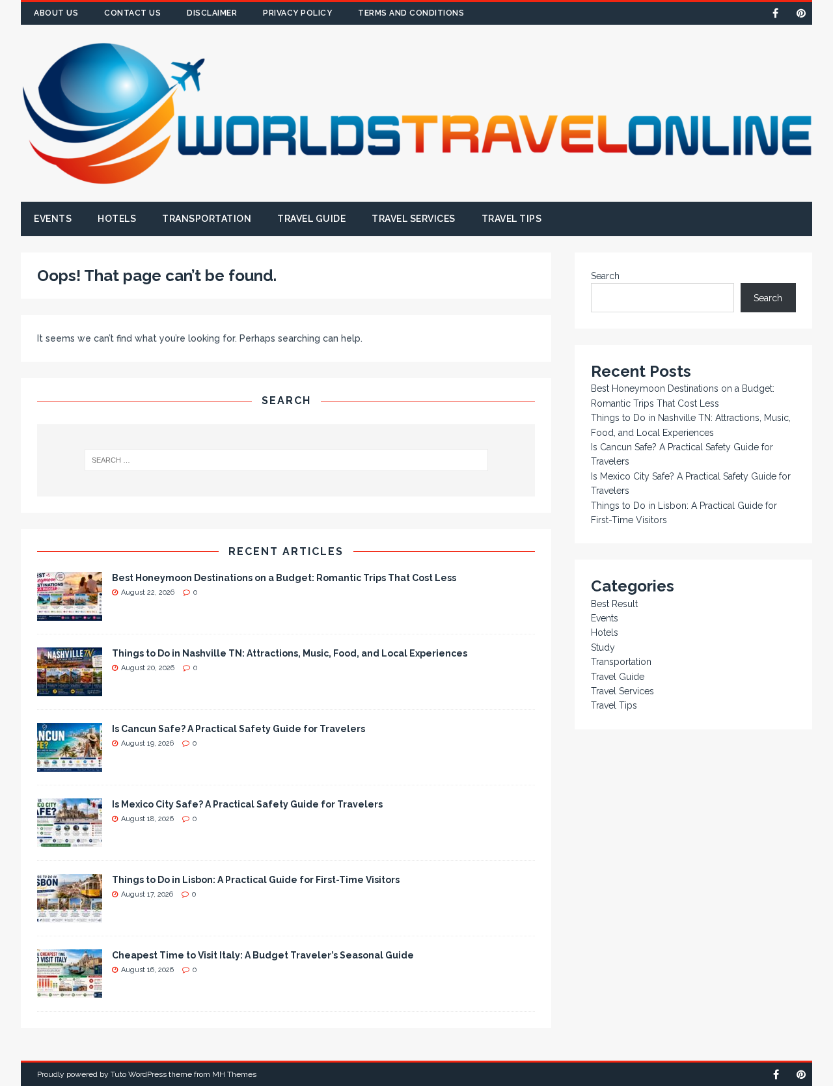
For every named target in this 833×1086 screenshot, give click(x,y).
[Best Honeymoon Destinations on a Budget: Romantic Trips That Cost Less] (69, 613)
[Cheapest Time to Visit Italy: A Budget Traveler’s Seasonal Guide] (69, 990)
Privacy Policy (297, 13)
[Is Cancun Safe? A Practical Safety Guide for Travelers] (69, 764)
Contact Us (132, 13)
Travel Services (414, 218)
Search (605, 276)
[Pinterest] (800, 13)
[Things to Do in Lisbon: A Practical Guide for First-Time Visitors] (69, 915)
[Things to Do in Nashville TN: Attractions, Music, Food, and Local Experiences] (69, 688)
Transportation (206, 218)
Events (53, 218)
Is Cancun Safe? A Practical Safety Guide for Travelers (238, 729)
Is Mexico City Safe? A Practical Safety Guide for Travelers (247, 804)
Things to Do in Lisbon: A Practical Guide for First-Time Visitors (256, 880)
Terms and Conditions (411, 13)
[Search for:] (286, 460)
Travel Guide (311, 218)
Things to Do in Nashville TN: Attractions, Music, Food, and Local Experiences (289, 653)
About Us (56, 13)
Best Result (614, 604)
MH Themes (234, 1074)
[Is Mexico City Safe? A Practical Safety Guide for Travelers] (69, 839)
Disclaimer (212, 13)
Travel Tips (512, 218)
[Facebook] (775, 13)
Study (603, 647)
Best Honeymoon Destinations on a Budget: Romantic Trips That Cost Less (284, 578)
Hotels (117, 218)
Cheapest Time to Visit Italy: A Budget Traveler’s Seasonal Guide (263, 955)
